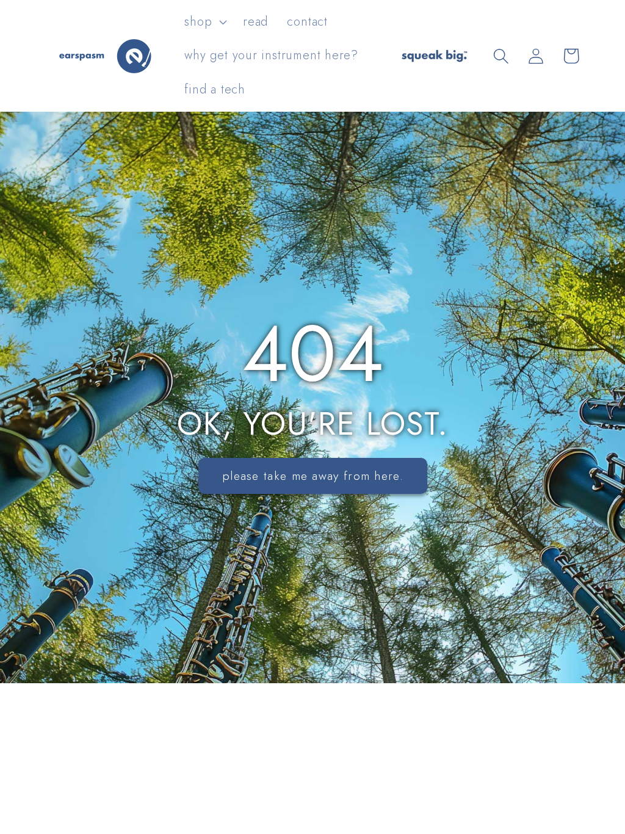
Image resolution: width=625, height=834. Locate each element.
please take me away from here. (312, 475)
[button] (204, 22)
